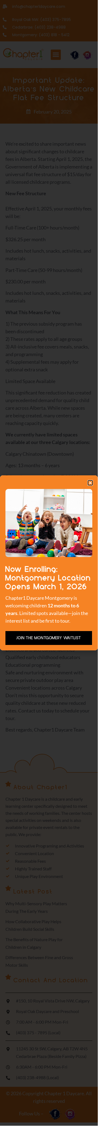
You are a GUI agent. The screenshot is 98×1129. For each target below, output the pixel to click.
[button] (90, 483)
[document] (49, 563)
